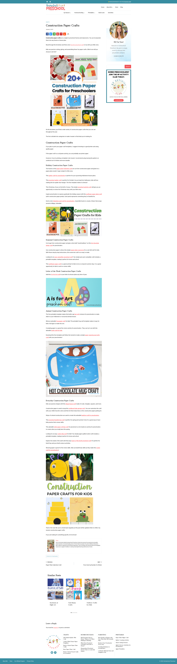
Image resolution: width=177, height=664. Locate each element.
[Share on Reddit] (64, 34)
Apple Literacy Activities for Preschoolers (123, 645)
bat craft (76, 314)
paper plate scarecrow (77, 250)
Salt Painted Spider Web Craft (69, 638)
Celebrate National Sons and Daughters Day (106, 651)
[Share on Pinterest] (61, 34)
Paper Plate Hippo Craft (122, 637)
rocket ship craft (62, 434)
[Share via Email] (54, 34)
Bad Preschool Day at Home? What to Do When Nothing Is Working (87, 639)
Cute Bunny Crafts (72, 604)
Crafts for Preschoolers (52, 556)
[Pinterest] (50, 1)
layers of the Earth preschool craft (81, 440)
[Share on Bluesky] (50, 34)
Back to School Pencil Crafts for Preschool (70, 652)
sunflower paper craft (55, 264)
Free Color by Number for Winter (92, 564)
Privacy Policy (30, 661)
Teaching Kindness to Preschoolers (104, 647)
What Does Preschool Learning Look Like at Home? (87, 644)
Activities (110, 12)
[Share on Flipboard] (57, 34)
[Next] (98, 595)
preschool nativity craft (84, 187)
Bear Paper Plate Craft (69, 649)
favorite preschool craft (77, 45)
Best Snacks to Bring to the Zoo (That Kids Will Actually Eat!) (105, 639)
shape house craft (71, 404)
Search (128, 66)
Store (116, 7)
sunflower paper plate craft (94, 194)
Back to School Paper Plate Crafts (70, 646)
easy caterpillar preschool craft (63, 257)
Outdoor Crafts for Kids (92, 604)
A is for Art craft (55, 274)
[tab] (72, 612)
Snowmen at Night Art (54, 604)
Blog (121, 7)
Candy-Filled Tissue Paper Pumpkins (70, 642)
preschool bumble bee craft (57, 420)
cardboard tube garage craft (77, 408)
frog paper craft (60, 321)
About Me (5, 661)
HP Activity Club (127, 1)
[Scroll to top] (173, 658)
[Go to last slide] (50, 595)
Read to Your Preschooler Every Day (105, 643)
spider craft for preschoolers (57, 175)
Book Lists (102, 12)
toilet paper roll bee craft (61, 427)
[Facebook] (47, 1)
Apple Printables (120, 649)
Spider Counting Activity (122, 640)
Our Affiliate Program (19, 661)
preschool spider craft (55, 180)
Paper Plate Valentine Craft (53, 564)
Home (102, 7)
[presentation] (55, 589)
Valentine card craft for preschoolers (63, 201)
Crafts (47, 22)
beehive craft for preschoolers (90, 415)
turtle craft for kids (56, 330)
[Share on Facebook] (47, 34)
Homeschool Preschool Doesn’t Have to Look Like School (88, 650)
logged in (55, 627)
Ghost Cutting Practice (122, 642)
